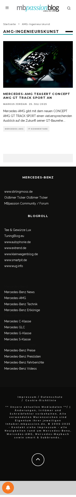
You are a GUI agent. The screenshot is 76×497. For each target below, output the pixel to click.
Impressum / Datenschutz (40, 397)
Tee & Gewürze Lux (17, 230)
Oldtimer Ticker (15, 197)
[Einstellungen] (8, 488)
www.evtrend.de (15, 248)
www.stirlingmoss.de (18, 191)
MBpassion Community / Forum (26, 203)
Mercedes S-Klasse (17, 339)
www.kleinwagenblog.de (21, 254)
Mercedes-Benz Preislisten (22, 356)
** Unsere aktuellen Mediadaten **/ (36, 407)
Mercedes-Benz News (19, 292)
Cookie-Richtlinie (41, 400)
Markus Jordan (15, 104)
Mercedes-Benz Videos (20, 368)
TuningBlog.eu (14, 236)
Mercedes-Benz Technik (20, 304)
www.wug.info (13, 266)
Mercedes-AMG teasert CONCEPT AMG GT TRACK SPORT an (36, 96)
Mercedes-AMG (14, 129)
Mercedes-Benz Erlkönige (22, 310)
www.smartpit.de (15, 260)
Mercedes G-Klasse (17, 333)
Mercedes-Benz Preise (19, 350)
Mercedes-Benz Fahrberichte (24, 362)
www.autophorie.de (17, 242)
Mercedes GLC (14, 327)
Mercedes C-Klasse (17, 321)
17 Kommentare (38, 129)
